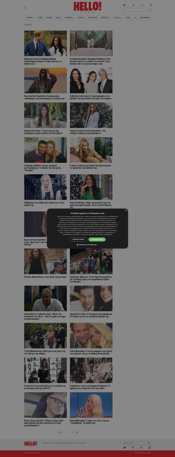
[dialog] (87, 228)
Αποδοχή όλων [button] (97, 239)
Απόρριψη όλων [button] (78, 239)
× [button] (125, 211)
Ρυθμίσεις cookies (94, 234)
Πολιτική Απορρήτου (106, 234)
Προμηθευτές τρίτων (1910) (85, 224)
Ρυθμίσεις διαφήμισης (90, 232)
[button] (87, 244)
